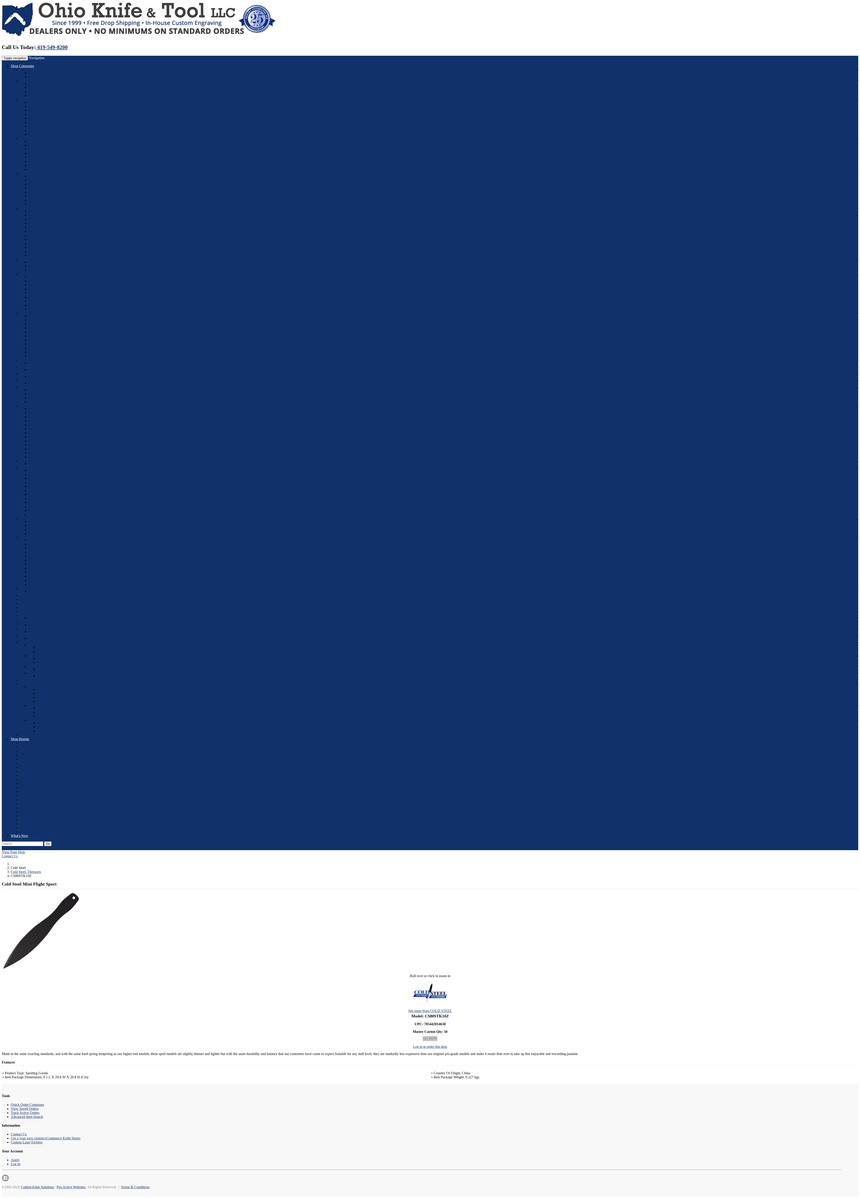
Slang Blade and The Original (58, 676)
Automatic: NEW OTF (44, 126)
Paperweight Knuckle (43, 369)
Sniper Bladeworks (33, 635)
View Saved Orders (25, 1109)
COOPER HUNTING (36, 755)
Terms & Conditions (135, 1187)
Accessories (36, 266)
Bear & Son (28, 173)
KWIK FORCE (31, 779)
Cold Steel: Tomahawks (45, 231)
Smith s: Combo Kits (43, 556)
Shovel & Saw (47, 731)
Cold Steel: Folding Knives (47, 215)
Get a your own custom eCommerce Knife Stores (45, 1138)
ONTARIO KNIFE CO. (37, 799)
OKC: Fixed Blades (42, 390)
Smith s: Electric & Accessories (50, 540)
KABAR (26, 771)
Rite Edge (27, 406)
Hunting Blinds (39, 645)
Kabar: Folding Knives (44, 289)
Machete (43, 723)
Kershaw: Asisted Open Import (50, 340)
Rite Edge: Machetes (43, 441)
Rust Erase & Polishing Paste (40, 461)
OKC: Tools (37, 402)
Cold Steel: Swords (42, 223)
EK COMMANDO (34, 763)
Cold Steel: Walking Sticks (47, 251)
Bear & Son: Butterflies (45, 184)
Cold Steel (27, 208)
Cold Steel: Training (42, 235)
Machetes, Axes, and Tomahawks (43, 599)
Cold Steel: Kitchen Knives (47, 247)
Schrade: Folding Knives (46, 474)
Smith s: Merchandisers (44, 576)
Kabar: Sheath (38, 305)
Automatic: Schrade (42, 110)
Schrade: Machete (41, 506)
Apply (15, 1160)
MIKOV (26, 787)
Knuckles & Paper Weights (39, 367)
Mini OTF (35, 165)
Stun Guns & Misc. (33, 588)
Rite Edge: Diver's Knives (46, 453)
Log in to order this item (430, 1047)
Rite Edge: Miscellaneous (46, 421)
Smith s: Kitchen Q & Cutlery (49, 580)
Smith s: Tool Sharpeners (46, 572)
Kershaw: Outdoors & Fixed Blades (53, 328)
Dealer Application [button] (80, 848)
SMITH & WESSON (35, 811)
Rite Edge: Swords (41, 429)
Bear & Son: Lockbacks (45, 188)
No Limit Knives (32, 373)
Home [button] (24, 848)
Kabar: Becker (38, 277)
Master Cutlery (30, 360)
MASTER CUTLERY (36, 783)
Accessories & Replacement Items (52, 656)
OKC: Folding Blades (44, 394)
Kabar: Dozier (38, 285)
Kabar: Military (39, 293)
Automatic (27, 99)
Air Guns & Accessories (37, 81)
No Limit (34, 153)
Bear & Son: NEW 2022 (45, 176)
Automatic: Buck (40, 106)
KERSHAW (29, 775)
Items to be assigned (34, 607)
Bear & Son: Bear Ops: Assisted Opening (57, 200)
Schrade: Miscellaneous (45, 511)
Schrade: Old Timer (42, 482)
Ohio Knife (36, 122)
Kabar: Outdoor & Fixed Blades (51, 301)
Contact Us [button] (58, 848)
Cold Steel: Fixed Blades (46, 211)
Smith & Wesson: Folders (46, 521)
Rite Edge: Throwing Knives (48, 437)
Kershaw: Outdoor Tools (46, 352)
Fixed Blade (28, 595)
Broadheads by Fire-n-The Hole (51, 673)
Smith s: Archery (40, 564)
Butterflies (27, 622)
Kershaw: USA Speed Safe (47, 336)
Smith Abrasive (30, 537)
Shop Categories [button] (22, 66)
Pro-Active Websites (71, 1187)
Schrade (25, 468)
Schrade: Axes (38, 498)
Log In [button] (99, 848)
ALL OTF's (36, 141)
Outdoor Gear (38, 720)
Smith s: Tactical (40, 568)
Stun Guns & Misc (41, 591)
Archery (25, 611)
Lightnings (36, 145)
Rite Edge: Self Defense (45, 433)
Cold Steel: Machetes (43, 219)
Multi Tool (44, 701)
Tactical (42, 712)
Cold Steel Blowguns (35, 259)
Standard (34, 625)
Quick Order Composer (27, 1105)
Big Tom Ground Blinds (54, 652)
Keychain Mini (39, 149)
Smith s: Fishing (39, 560)
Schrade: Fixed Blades (44, 470)
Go (48, 843)
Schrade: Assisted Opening (47, 486)
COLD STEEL (31, 751)
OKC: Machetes (40, 398)
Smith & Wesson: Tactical (46, 533)
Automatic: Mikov (41, 130)
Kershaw (26, 313)
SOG (23, 684)
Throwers (44, 716)
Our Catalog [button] (10, 848)
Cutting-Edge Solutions (37, 1187)
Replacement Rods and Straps (58, 658)
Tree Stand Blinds (49, 648)
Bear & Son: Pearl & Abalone (49, 196)
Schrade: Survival (41, 494)
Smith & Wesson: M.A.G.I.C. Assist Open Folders (64, 529)
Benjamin (35, 87)
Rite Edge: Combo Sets (45, 449)
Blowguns (35, 270)
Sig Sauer (35, 95)
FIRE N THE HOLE (35, 767)
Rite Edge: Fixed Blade (45, 425)
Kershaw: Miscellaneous (45, 356)
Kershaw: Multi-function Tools (50, 348)
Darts (32, 262)
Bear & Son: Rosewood (45, 180)
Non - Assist (46, 693)
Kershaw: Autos (39, 320)
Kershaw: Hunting (41, 344)
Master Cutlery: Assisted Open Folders (55, 363)
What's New (19, 836)
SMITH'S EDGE (32, 815)
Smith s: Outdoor (40, 552)
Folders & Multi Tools (44, 687)
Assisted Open (47, 689)
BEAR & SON (30, 743)
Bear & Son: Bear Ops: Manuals (51, 204)
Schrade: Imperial (40, 478)
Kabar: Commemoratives (46, 281)
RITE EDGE (29, 803)
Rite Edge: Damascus (43, 416)
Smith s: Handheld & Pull (46, 544)
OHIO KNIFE (30, 795)
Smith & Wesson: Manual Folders (52, 525)
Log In (15, 1164)
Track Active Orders (25, 1113)
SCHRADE (28, 807)
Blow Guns (28, 603)
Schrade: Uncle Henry (44, 490)
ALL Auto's (36, 102)
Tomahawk (45, 727)
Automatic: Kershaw (43, 118)
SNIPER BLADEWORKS (39, 819)
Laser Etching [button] (39, 848)
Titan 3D (26, 629)
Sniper (24, 680)
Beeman (34, 83)
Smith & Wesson (40, 77)
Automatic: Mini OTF (44, 114)
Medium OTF (38, 169)
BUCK (25, 747)
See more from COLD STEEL (430, 1011)
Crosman (34, 91)
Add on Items (46, 662)
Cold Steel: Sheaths (42, 243)
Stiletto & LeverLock (35, 615)
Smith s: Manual (40, 584)
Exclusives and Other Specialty (50, 383)
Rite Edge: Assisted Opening (48, 408)
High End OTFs (40, 376)
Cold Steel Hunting (42, 255)
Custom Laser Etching (26, 1142)
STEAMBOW (30, 828)
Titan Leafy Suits (40, 631)
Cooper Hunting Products (38, 642)
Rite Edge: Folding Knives (47, 412)
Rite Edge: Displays (42, 445)
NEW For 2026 (31, 70)
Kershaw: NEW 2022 (43, 316)
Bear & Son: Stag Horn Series (49, 192)
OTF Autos (28, 138)
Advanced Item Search (27, 1117)
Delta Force (36, 157)
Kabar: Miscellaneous (43, 309)
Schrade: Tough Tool (43, 515)
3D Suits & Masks (50, 669)
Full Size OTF (38, 161)
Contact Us (10, 856)
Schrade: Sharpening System (48, 502)
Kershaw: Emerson (42, 332)
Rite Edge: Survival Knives (47, 457)
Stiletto (33, 134)
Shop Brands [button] (20, 739)
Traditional (44, 708)
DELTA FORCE (32, 759)
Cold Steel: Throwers (43, 227)
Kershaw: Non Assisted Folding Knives (56, 324)
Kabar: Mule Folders (43, 297)
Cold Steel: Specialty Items (47, 239)
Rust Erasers (37, 463)
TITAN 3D (28, 832)
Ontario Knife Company (37, 387)
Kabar (32, 73)
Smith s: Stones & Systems (47, 548)
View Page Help (13, 852)
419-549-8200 (52, 47)
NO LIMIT (28, 791)
